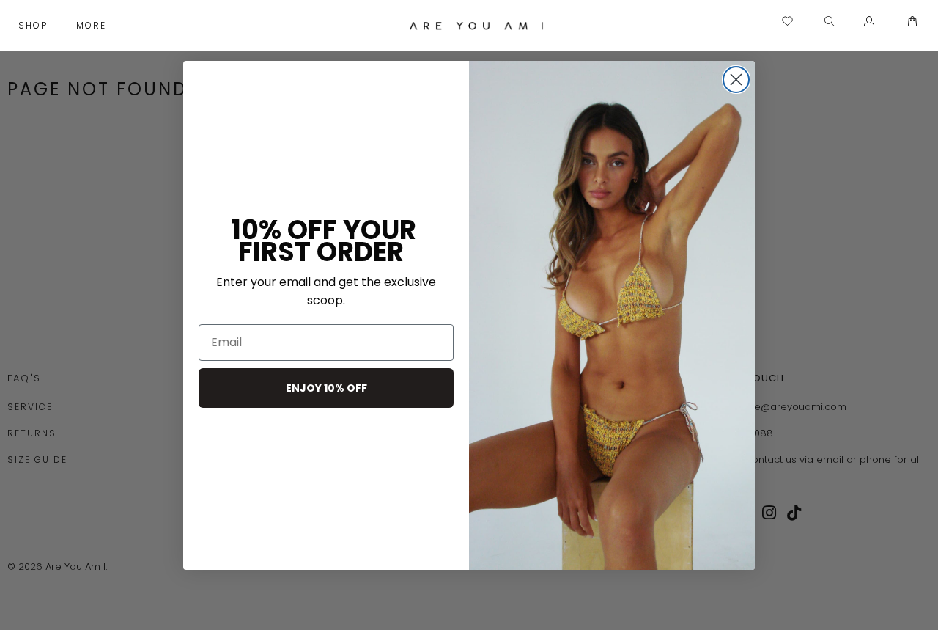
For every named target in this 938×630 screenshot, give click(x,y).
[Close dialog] (736, 79)
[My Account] (869, 22)
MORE (93, 25)
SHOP (34, 25)
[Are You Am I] (476, 25)
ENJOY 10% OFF (326, 388)
